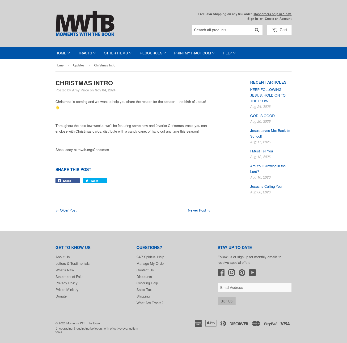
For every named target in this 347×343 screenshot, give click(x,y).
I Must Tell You (261, 150)
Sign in (252, 18)
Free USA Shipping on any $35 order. (245, 14)
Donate (61, 296)
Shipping (143, 296)
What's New (64, 269)
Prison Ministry (67, 289)
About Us (62, 256)
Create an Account (278, 18)
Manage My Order (150, 263)
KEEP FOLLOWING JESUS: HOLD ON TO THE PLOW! (268, 95)
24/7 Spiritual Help (150, 256)
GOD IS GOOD (262, 115)
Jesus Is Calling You (266, 186)
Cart (283, 29)
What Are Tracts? (149, 302)
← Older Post (65, 210)
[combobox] (227, 30)
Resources (151, 52)
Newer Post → (199, 210)
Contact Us (145, 269)
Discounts (144, 276)
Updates (79, 65)
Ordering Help (147, 282)
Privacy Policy (66, 282)
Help (228, 52)
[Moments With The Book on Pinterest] (241, 273)
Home (61, 52)
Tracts (85, 52)
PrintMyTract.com (193, 52)
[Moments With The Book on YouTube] (252, 273)
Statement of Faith (69, 276)
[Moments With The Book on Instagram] (231, 273)
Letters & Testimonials (72, 263)
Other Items (116, 52)
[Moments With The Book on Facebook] (221, 273)
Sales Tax (144, 289)
